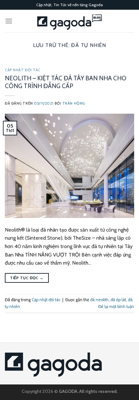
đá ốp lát (118, 299)
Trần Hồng (73, 103)
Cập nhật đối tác (22, 70)
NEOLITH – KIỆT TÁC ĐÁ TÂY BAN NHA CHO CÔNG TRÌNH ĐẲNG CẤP (65, 82)
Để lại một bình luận (116, 306)
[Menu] (9, 21)
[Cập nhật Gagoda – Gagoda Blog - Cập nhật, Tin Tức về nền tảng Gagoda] (69, 21)
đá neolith (99, 299)
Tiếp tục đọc (26, 277)
